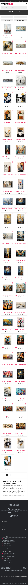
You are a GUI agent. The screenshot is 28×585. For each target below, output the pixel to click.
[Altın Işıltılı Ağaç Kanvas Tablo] (20, 63)
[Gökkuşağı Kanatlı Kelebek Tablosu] (20, 149)
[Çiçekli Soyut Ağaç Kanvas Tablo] (20, 45)
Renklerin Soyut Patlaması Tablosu (11, 364)
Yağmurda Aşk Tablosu (21, 191)
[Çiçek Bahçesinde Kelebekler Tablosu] (7, 339)
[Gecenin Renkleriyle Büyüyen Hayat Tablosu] (7, 270)
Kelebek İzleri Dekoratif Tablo (9, 468)
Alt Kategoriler (20, 20)
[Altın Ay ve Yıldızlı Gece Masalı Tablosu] (20, 374)
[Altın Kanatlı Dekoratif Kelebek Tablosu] (7, 287)
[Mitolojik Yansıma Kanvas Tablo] (20, 97)
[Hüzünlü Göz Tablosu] (20, 443)
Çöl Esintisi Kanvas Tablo (8, 191)
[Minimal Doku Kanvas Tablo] (20, 132)
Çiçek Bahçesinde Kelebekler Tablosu (11, 347)
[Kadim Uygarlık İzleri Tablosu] (7, 408)
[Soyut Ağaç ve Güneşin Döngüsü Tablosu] (7, 391)
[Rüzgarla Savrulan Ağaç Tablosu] (7, 322)
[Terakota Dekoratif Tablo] (7, 115)
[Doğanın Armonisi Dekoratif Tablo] (7, 132)
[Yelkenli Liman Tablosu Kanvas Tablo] (7, 28)
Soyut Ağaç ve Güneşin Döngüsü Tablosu (12, 398)
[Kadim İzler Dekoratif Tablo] (7, 426)
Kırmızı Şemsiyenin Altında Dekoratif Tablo (12, 260)
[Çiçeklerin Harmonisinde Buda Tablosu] (20, 339)
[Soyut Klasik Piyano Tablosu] (20, 356)
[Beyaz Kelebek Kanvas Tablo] (20, 80)
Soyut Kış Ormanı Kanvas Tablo (10, 87)
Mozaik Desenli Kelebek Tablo (9, 53)
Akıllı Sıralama (7, 17)
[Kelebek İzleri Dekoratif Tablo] (7, 460)
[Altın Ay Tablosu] (7, 218)
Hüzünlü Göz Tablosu (20, 450)
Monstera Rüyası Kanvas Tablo (10, 105)
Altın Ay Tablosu (7, 226)
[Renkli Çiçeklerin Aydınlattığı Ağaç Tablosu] (7, 374)
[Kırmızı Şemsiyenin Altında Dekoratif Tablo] (7, 253)
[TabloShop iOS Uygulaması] (24, 567)
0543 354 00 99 (19, 1)
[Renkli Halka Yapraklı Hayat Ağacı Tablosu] (7, 305)
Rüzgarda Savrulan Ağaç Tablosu (10, 243)
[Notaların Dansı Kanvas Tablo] (20, 391)
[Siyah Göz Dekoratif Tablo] (7, 443)
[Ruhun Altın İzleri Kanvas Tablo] (20, 426)
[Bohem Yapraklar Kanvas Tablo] (20, 166)
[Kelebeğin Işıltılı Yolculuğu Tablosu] (20, 253)
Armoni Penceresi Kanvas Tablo (10, 174)
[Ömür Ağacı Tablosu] (20, 201)
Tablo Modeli (20, 17)
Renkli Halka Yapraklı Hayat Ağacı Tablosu (12, 312)
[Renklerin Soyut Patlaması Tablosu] (7, 356)
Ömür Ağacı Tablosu (20, 208)
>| (20, 475)
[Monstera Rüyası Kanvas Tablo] (7, 97)
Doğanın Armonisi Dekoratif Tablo (10, 139)
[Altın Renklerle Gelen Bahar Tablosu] (20, 218)
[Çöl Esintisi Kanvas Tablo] (7, 184)
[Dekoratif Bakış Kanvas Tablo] (20, 408)
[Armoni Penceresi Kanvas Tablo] (7, 166)
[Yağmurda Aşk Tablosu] (20, 184)
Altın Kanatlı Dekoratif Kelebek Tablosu (12, 295)
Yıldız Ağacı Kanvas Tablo (8, 208)
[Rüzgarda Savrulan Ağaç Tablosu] (7, 236)
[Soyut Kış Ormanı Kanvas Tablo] (7, 80)
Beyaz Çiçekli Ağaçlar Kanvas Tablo (11, 70)
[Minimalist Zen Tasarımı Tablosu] (20, 305)
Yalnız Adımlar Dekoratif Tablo (9, 157)
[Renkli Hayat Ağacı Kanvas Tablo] (20, 322)
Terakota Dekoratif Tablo (8, 122)
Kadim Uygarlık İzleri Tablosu (9, 416)
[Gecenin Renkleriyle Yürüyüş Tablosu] (20, 270)
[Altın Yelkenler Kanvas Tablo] (20, 28)
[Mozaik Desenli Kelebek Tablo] (7, 45)
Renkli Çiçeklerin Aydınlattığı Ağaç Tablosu (12, 381)
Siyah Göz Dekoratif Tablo (8, 450)
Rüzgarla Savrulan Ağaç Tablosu (10, 329)
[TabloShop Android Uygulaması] (26, 567)
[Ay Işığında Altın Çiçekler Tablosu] (20, 236)
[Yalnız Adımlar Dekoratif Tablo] (7, 149)
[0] (22, 4)
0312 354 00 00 (9, 1)
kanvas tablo (14, 570)
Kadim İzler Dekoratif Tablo (9, 433)
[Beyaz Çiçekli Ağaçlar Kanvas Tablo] (7, 63)
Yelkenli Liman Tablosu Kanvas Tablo (11, 36)
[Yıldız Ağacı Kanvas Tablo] (7, 201)
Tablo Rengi (7, 20)
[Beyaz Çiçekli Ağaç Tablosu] (20, 287)
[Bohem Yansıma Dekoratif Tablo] (20, 115)
